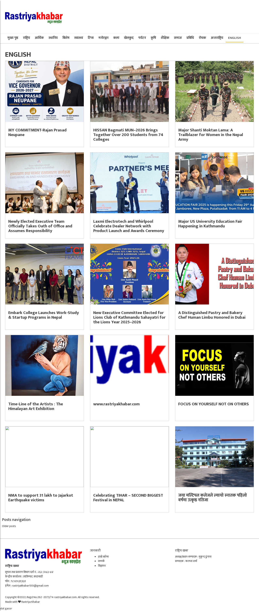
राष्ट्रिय (26, 38)
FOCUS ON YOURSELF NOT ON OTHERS (213, 404)
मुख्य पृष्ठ (12, 38)
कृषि (153, 38)
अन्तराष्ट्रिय (217, 38)
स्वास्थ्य (78, 38)
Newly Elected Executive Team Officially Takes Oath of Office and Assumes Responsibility (40, 226)
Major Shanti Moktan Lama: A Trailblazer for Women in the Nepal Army (210, 135)
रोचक (202, 38)
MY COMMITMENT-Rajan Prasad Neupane (37, 132)
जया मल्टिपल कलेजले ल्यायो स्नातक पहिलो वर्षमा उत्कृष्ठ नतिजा (212, 497)
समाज (178, 38)
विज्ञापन (102, 565)
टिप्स (91, 38)
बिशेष (66, 38)
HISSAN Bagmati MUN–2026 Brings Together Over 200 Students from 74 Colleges (128, 135)
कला (116, 38)
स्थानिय (53, 38)
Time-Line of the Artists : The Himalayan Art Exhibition (35, 406)
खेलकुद (129, 38)
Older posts (9, 526)
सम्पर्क (101, 561)
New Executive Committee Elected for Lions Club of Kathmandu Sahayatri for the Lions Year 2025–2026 (129, 317)
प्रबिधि (190, 38)
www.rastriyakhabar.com (116, 404)
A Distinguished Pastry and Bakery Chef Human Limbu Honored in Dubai (211, 315)
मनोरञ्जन (103, 38)
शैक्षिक (165, 38)
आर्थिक (39, 38)
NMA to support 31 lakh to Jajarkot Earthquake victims (40, 497)
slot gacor (6, 608)
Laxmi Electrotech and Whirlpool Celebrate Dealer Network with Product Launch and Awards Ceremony (128, 226)
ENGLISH (234, 38)
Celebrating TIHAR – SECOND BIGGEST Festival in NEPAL (128, 497)
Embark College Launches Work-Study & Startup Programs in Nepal (43, 315)
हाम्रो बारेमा (103, 556)
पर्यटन (142, 38)
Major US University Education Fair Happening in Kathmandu (210, 224)
